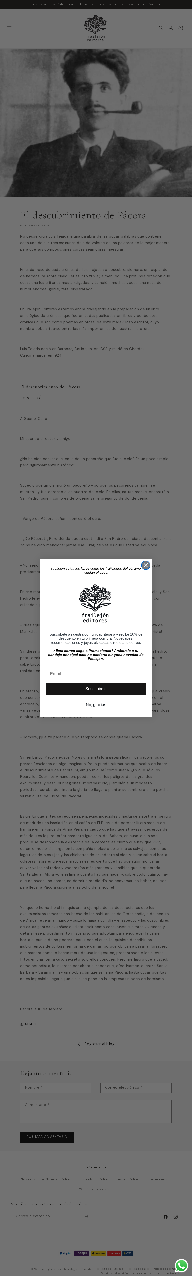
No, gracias (96, 705)
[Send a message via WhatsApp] (182, 1266)
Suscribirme (96, 689)
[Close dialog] (146, 565)
